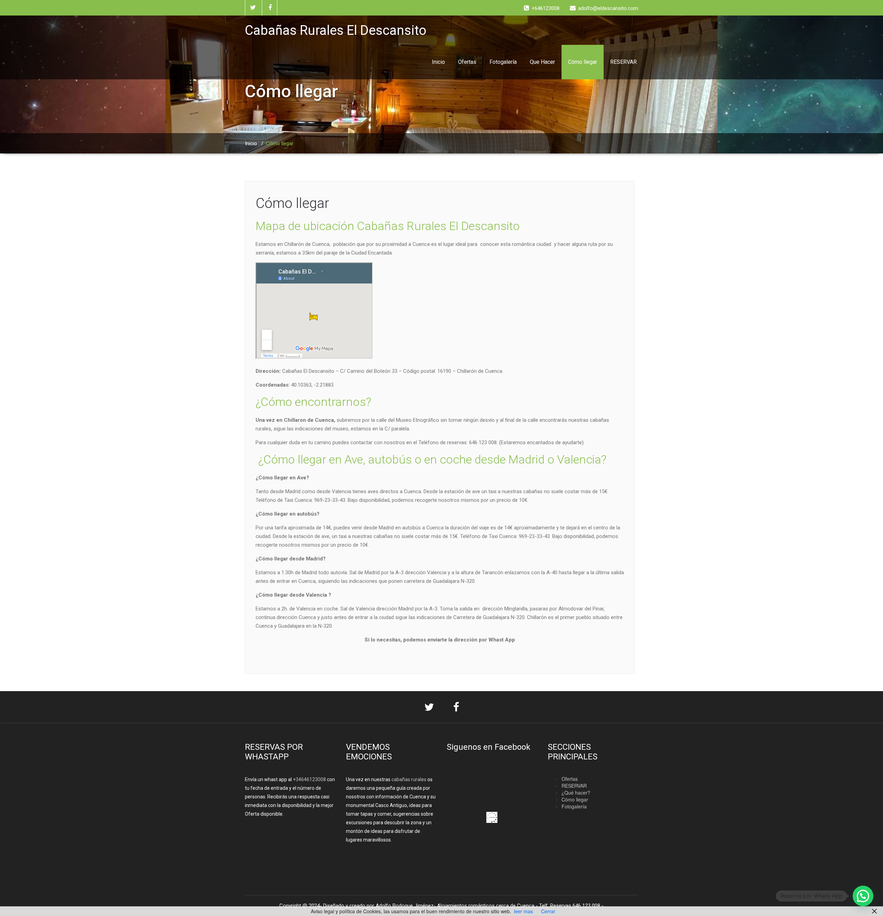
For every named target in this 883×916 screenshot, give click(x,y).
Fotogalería (503, 62)
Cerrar (548, 911)
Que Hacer (542, 62)
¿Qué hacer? (576, 792)
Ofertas (467, 62)
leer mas (523, 911)
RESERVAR (623, 62)
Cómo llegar (582, 62)
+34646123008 (309, 779)
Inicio (438, 62)
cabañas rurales (408, 779)
